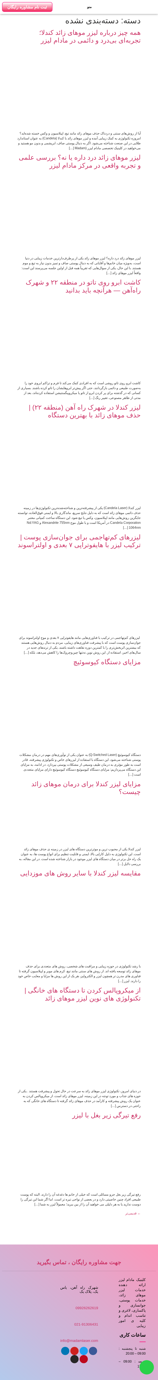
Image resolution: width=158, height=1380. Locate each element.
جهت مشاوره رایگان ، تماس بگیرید (79, 1262)
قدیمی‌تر (133, 1213)
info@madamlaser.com (79, 1341)
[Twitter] (84, 1351)
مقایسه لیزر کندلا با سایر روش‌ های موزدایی (80, 873)
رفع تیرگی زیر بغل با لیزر (106, 1115)
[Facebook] (93, 1351)
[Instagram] (74, 1359)
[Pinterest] (84, 1359)
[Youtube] (74, 1351)
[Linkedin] (65, 1351)
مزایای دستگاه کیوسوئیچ (107, 662)
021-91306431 (86, 1324)
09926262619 (87, 1308)
